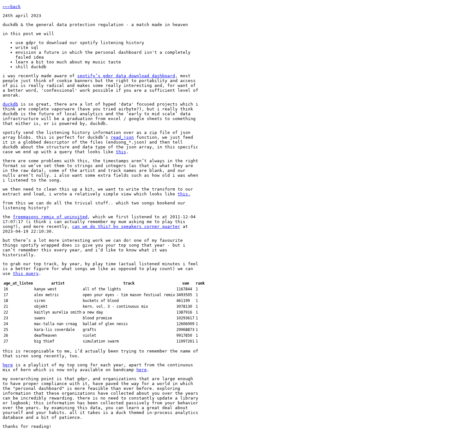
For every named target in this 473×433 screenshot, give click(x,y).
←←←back (12, 6)
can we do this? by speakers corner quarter (126, 226)
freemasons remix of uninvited (50, 216)
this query (26, 273)
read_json (122, 137)
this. (184, 194)
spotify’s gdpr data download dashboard (126, 75)
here (8, 364)
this (121, 151)
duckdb (10, 104)
